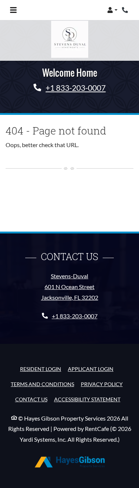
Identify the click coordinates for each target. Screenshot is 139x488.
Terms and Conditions (42, 384)
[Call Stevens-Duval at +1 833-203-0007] (125, 10)
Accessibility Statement (87, 399)
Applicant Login (90, 368)
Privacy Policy (102, 384)
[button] (112, 10)
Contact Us (31, 399)
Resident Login (40, 368)
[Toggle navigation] (13, 10)
